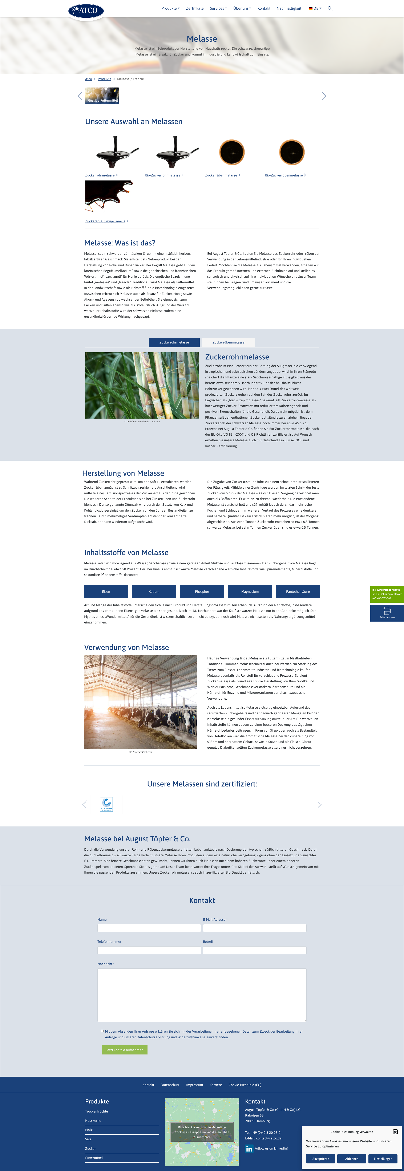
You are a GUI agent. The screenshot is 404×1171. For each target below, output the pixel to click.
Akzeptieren (320, 1158)
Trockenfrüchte (96, 1111)
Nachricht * (105, 964)
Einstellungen (383, 1158)
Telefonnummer (109, 941)
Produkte (104, 79)
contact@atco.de (269, 1138)
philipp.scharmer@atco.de (387, 594)
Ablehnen (351, 1158)
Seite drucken (387, 617)
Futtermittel (94, 1158)
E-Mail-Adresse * (215, 919)
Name (102, 919)
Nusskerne (93, 1120)
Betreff (208, 941)
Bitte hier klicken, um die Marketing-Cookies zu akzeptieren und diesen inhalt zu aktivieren (202, 1131)
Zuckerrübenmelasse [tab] (229, 342)
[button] (395, 1132)
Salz (88, 1139)
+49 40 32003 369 (381, 598)
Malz (89, 1130)
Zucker (90, 1148)
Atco (88, 79)
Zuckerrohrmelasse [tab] (174, 342)
